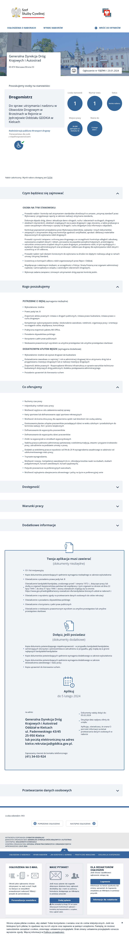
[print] (74, 70)
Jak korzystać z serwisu (61, 855)
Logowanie (105, 881)
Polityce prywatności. (54, 932)
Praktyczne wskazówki (85, 855)
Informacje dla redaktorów (105, 899)
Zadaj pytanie (64, 900)
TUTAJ (49, 177)
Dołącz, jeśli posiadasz (69, 637)
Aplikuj (68, 694)
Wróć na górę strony (64, 850)
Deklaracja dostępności (109, 855)
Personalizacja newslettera (23, 900)
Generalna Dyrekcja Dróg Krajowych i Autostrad (27, 58)
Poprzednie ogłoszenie (49, 823)
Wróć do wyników (110, 27)
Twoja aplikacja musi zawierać (69, 561)
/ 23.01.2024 (101, 70)
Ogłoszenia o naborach (21, 27)
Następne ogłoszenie (80, 823)
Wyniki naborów (53, 27)
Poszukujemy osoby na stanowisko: (29, 86)
